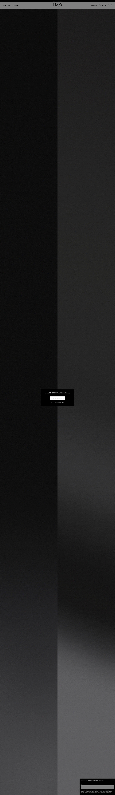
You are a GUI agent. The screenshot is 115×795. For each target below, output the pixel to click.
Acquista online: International (57, 398)
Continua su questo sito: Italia (57, 402)
